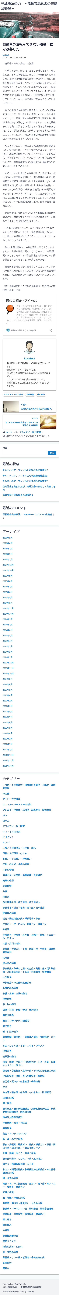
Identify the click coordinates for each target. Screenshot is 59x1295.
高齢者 (6, 1268)
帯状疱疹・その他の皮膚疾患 (17, 982)
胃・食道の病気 (10, 1178)
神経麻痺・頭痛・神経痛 (15, 1123)
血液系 (6, 1230)
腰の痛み (7, 1219)
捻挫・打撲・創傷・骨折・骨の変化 (20, 1010)
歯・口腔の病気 (10, 1031)
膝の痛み (7, 1225)
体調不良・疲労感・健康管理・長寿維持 (22, 875)
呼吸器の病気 (9, 913)
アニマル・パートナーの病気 (17, 804)
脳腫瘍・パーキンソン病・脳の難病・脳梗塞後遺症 (28, 1208)
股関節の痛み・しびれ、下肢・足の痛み (22, 1158)
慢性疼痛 (7, 999)
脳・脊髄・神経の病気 (14, 1198)
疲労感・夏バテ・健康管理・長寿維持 (21, 1081)
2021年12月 (8, 755)
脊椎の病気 (8, 1192)
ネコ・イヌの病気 (11, 831)
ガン (5, 815)
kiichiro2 (6, 55)
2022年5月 (8, 728)
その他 (6, 793)
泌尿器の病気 (9, 1056)
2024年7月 (8, 625)
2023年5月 (8, 690)
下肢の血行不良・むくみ (15, 853)
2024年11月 (8, 608)
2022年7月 (8, 717)
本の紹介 (7, 1026)
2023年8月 (8, 679)
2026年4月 (8, 543)
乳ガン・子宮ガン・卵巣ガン (17, 859)
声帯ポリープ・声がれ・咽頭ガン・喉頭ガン (25, 924)
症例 (5, 1087)
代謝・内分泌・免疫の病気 (16, 864)
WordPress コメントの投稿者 (38, 514)
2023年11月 (8, 668)
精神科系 (7, 1128)
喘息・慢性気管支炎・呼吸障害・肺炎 (21, 918)
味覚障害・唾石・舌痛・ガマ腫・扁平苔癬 (23, 908)
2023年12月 (8, 663)
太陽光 (6, 957)
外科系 (6, 929)
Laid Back (30, 1292)
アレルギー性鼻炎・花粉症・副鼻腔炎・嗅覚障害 (27, 810)
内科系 (6, 897)
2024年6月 (8, 630)
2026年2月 (8, 554)
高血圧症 (7, 1263)
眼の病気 (41, 395)
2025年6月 (8, 592)
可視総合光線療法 (11, 514)
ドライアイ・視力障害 (13, 395)
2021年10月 (8, 766)
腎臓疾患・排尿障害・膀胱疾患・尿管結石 (23, 1214)
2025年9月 (8, 576)
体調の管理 (8, 869)
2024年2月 (8, 652)
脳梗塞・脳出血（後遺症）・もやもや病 (22, 1203)
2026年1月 (8, 559)
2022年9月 (8, 706)
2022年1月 (8, 749)
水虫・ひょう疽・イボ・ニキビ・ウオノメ (23, 1045)
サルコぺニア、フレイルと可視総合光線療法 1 (25, 481)
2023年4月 (8, 695)
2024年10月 (8, 614)
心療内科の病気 (10, 988)
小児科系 (7, 977)
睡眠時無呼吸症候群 (13, 1117)
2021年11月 (8, 760)
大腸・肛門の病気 (11, 943)
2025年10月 (8, 570)
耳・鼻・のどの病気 (13, 1139)
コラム (6, 821)
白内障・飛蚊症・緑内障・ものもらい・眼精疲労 (27, 1092)
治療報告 (30, 395)
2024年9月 (8, 619)
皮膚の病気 (8, 1098)
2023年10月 (8, 673)
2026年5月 (8, 538)
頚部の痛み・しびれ (13, 1246)
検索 (5, 448)
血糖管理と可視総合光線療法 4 (18, 495)
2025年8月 (8, 581)
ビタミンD (8, 837)
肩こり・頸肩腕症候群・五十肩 (18, 1164)
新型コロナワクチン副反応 (16, 1020)
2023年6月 (8, 684)
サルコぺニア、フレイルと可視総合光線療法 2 (25, 475)
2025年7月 (8, 587)
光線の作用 (8, 880)
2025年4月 (8, 597)
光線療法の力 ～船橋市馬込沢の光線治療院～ (25, 1287)
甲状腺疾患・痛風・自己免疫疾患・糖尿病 (23, 1076)
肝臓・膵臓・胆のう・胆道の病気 (19, 1153)
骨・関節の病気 (10, 1252)
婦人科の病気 (9, 963)
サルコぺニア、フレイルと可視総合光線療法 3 (25, 470)
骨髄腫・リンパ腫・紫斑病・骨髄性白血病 (23, 1257)
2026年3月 (8, 548)
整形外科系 (8, 1015)
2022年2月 (8, 744)
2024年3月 (8, 646)
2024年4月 (8, 641)
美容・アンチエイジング (15, 1133)
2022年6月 (8, 722)
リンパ (6, 842)
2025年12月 (8, 565)
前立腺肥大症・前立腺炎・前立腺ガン (21, 902)
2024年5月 (8, 635)
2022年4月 (8, 733)
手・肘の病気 (9, 1004)
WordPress (15, 1292)
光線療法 (7, 886)
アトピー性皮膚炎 (11, 799)
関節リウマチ (9, 1241)
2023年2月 (8, 701)
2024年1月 (8, 657)
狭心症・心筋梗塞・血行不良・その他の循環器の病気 (29, 1070)
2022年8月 (8, 711)
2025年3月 (8, 603)
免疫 (5, 891)
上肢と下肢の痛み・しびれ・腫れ (19, 848)
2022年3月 (8, 739)
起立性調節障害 (10, 1236)
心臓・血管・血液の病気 (15, 993)
